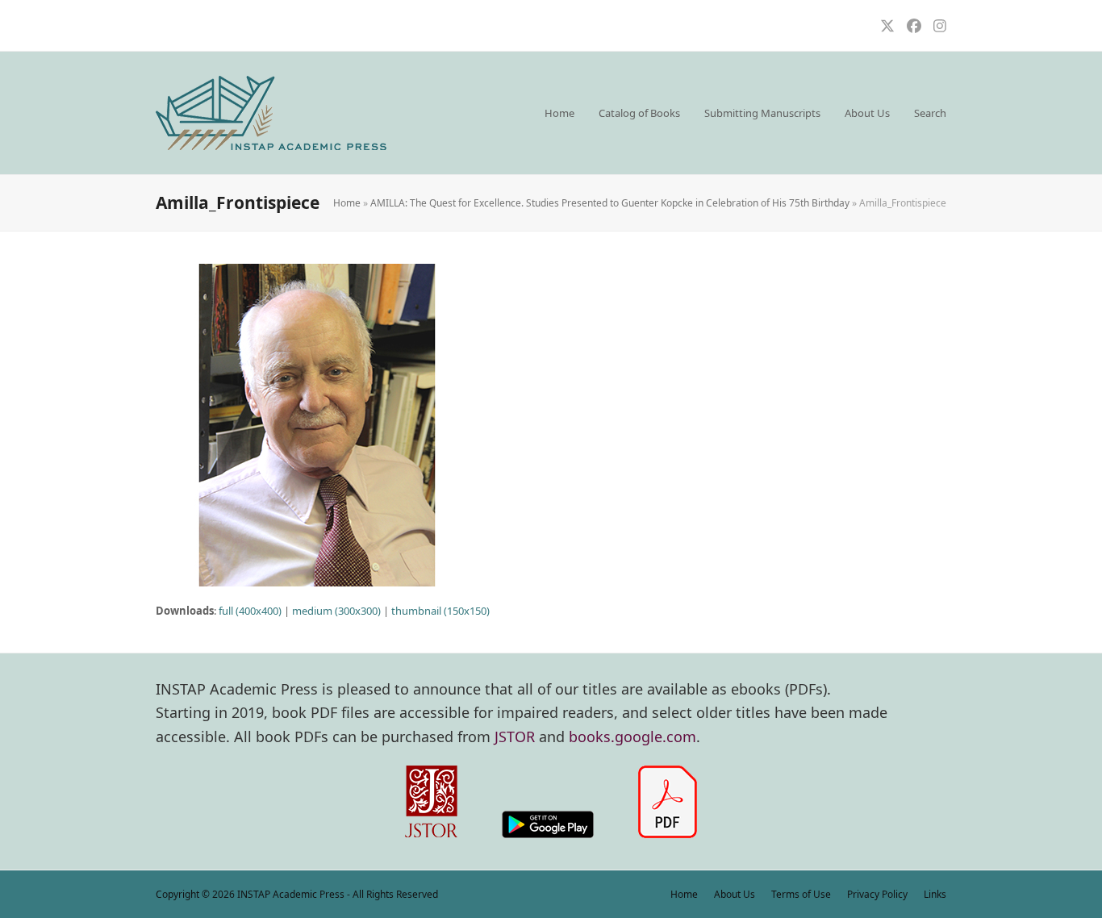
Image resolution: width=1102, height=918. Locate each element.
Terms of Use (801, 894)
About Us (734, 894)
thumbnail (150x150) (440, 610)
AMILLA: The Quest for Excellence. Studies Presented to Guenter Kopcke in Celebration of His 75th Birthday (609, 203)
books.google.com (632, 736)
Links (935, 894)
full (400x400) (250, 610)
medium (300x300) (336, 610)
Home (347, 203)
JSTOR (515, 736)
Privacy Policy (877, 894)
